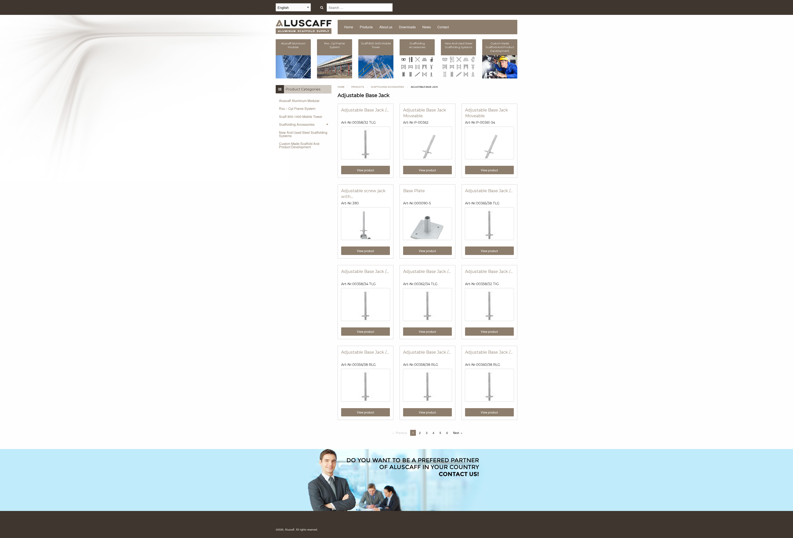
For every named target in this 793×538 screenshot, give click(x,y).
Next (456, 433)
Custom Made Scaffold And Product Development (299, 145)
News (426, 27)
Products (366, 27)
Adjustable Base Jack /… (365, 110)
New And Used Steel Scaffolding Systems (303, 134)
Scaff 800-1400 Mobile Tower (300, 116)
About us (385, 27)
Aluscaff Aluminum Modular (299, 100)
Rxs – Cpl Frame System (297, 108)
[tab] (303, 124)
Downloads (407, 27)
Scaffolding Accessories (387, 86)
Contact (443, 27)
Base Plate (414, 190)
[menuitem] (348, 27)
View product (365, 170)
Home (348, 27)
